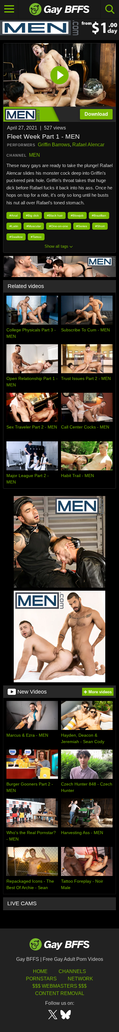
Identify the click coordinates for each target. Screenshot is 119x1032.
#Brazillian (99, 215)
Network (80, 978)
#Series (81, 226)
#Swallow (16, 237)
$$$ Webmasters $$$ (59, 986)
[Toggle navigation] (9, 9)
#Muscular (34, 226)
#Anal (13, 215)
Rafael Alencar (88, 144)
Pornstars (41, 978)
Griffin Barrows (54, 144)
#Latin (13, 226)
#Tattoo (36, 237)
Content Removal (59, 993)
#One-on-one (58, 226)
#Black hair (55, 215)
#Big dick (32, 215)
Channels (72, 971)
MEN (34, 155)
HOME (40, 971)
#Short (100, 226)
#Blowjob (77, 215)
